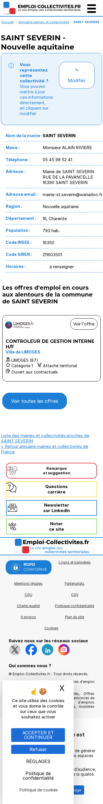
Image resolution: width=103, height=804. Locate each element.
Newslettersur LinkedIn (56, 507)
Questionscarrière (56, 489)
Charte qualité (28, 606)
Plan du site (74, 617)
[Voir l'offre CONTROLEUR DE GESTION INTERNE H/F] (51, 348)
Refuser (38, 749)
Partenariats (74, 583)
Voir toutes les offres (34, 401)
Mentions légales (28, 583)
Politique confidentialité (74, 606)
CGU (28, 594)
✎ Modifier (77, 75)
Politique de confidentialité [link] (38, 776)
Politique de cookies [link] (38, 789)
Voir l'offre (83, 324)
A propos (28, 617)
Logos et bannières (75, 562)
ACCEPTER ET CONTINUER (38, 735)
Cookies (51, 628)
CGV (74, 594)
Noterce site (56, 526)
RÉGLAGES (38, 761)
